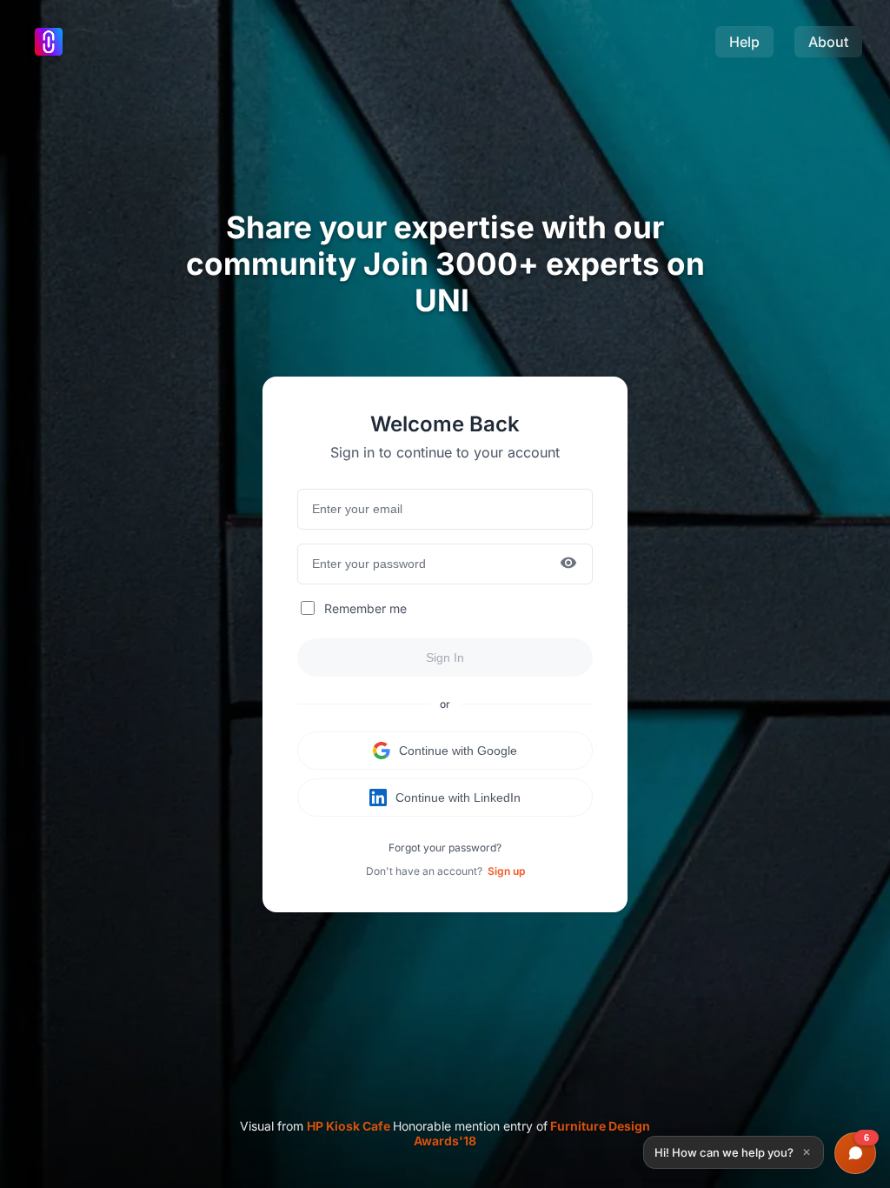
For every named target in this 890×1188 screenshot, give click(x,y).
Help (744, 41)
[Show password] (568, 564)
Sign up (506, 871)
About (828, 41)
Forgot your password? (445, 847)
